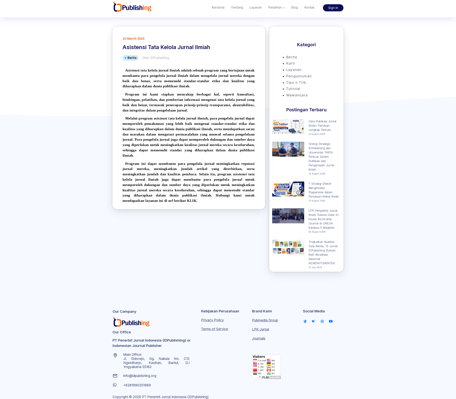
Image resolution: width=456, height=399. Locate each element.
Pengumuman (299, 76)
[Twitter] (314, 321)
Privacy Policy (212, 320)
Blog (294, 7)
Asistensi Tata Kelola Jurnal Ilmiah (166, 47)
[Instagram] (322, 321)
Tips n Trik (296, 82)
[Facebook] (305, 321)
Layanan (256, 7)
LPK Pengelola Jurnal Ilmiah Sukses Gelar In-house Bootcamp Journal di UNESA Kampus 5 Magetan (324, 219)
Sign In (333, 8)
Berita (291, 57)
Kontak (309, 7)
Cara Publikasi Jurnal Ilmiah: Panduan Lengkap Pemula (322, 125)
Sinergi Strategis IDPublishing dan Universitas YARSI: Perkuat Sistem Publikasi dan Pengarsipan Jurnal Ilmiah (321, 156)
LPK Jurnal (260, 329)
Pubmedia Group (265, 320)
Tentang (237, 7)
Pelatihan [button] (275, 7)
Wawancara (297, 95)
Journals (258, 338)
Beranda (218, 7)
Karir (290, 63)
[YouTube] (331, 321)
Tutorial (293, 89)
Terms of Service (214, 329)
